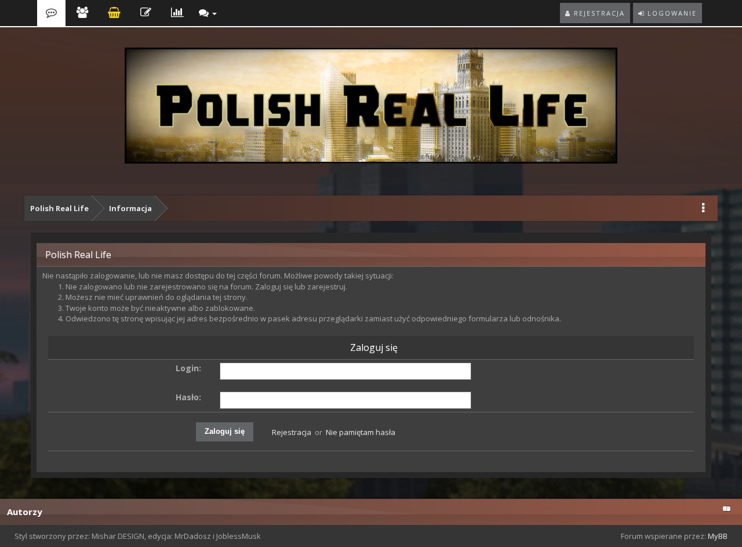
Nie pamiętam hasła (360, 432)
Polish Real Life (59, 208)
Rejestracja (291, 432)
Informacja (130, 208)
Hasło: (188, 397)
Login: (188, 368)
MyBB (718, 536)
